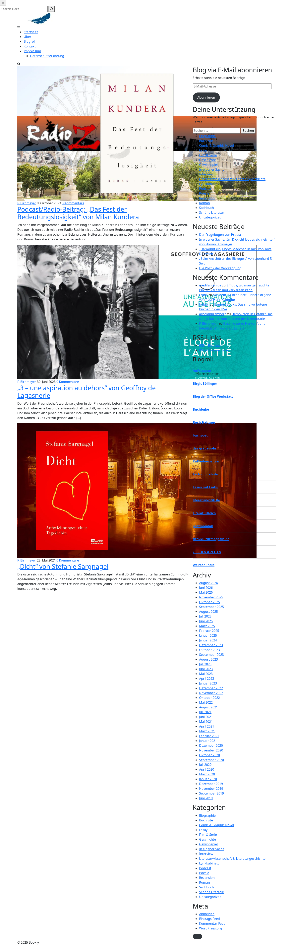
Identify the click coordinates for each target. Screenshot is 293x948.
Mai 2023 (206, 674)
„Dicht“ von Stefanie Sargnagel (62, 566)
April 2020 (206, 769)
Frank (203, 295)
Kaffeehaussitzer (206, 461)
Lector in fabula (205, 474)
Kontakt (30, 46)
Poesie (204, 193)
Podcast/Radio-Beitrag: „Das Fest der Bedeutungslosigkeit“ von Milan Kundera (78, 213)
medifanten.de (210, 285)
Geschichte (207, 160)
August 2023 (208, 659)
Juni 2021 (206, 717)
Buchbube (201, 409)
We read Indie (203, 565)
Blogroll (29, 41)
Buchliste (206, 141)
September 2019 (211, 793)
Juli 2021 (205, 712)
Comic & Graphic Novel (216, 145)
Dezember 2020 (211, 745)
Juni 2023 (206, 669)
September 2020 (211, 760)
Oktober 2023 (209, 650)
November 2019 (211, 788)
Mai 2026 (206, 592)
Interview (206, 174)
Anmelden (206, 914)
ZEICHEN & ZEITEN (207, 552)
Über (27, 36)
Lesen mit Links (205, 487)
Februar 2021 (209, 736)
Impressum (32, 51)
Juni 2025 (206, 621)
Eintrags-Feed (209, 919)
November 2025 (211, 597)
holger (204, 304)
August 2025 (208, 611)
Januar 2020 (208, 779)
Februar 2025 (209, 630)
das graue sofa (204, 448)
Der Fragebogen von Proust (220, 234)
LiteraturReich (204, 513)
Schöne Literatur (211, 212)
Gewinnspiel (208, 164)
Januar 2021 (208, 741)
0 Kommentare (73, 203)
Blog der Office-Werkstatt (213, 396)
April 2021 (206, 726)
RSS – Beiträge (210, 345)
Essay (203, 150)
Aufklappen (202, 370)
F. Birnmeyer (26, 203)
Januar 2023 (208, 683)
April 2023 (206, 678)
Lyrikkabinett (209, 184)
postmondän (203, 526)
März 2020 (207, 774)
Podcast (205, 188)
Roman (204, 203)
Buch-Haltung (204, 422)
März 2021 (207, 731)
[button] (197, 936)
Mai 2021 (206, 721)
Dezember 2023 (211, 645)
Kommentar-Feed (212, 923)
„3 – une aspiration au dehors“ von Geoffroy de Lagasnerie (86, 392)
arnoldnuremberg (212, 314)
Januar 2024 (208, 640)
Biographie (207, 136)
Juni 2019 (206, 798)
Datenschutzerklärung (47, 56)
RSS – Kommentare (213, 350)
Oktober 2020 (209, 755)
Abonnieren (206, 97)
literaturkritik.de (206, 500)
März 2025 (207, 626)
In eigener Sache (211, 169)
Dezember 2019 (211, 784)
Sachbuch (206, 208)
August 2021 (208, 707)
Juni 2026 (206, 587)
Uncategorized (210, 217)
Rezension (207, 198)
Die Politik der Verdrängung (220, 268)
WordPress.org (210, 928)
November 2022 (211, 693)
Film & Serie (208, 155)
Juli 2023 (205, 664)
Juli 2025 (205, 616)
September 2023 (211, 654)
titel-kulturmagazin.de (211, 539)
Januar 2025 (208, 635)
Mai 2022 (206, 702)
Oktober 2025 (209, 602)
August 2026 (208, 583)
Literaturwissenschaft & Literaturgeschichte (232, 179)
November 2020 (211, 750)
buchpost (200, 435)
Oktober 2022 (209, 697)
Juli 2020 (205, 764)
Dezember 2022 (211, 688)
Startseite (31, 32)
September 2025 (211, 607)
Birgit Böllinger (205, 383)
